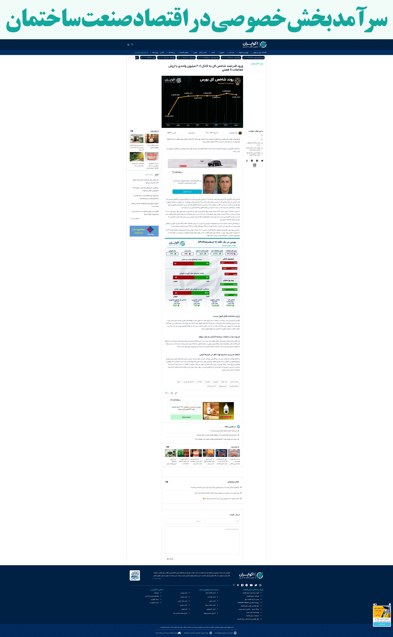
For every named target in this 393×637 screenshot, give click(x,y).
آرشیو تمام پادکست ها (180, 613)
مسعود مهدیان (234, 386)
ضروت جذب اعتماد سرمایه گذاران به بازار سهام (253, 149)
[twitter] (262, 161)
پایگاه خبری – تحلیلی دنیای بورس (248, 609)
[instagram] (260, 585)
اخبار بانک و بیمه (210, 605)
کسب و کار (203, 52)
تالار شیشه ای (211, 386)
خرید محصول (187, 192)
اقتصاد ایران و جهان (259, 52)
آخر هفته (184, 609)
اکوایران (207, 382)
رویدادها (155, 52)
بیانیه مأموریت (154, 603)
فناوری (222, 52)
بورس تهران (222, 386)
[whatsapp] (247, 161)
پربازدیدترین (149, 174)
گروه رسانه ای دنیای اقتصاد (251, 593)
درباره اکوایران (155, 599)
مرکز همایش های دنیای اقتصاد (250, 606)
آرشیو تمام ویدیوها (210, 613)
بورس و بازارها (243, 52)
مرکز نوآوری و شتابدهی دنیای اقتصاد (248, 619)
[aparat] (238, 585)
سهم (178, 382)
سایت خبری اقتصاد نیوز (252, 599)
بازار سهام (224, 382)
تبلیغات (156, 593)
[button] (129, 57)
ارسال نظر (170, 559)
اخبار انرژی (212, 601)
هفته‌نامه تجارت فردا (253, 612)
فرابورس (215, 382)
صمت (213, 52)
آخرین (157, 174)
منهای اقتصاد (184, 52)
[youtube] (251, 585)
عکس (162, 52)
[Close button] (390, 604)
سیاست (231, 52)
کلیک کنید (382, 624)
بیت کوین (160, 57)
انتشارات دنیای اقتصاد (252, 616)
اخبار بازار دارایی (182, 601)
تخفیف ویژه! (186, 417)
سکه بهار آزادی (260, 57)
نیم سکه (237, 57)
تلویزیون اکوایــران (140, 52)
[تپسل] (173, 172)
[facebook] (252, 161)
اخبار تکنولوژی (211, 609)
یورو (198, 57)
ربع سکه (217, 57)
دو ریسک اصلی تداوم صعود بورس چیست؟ (224, 431)
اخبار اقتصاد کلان (210, 593)
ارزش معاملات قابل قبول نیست (253, 144)
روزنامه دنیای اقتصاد (253, 596)
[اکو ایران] (254, 45)
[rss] (234, 585)
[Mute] (207, 418)
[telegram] (257, 161)
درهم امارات (179, 57)
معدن (195, 52)
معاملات (199, 382)
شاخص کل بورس (138, 57)
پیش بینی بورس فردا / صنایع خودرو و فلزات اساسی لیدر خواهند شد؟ (216, 439)
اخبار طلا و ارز (211, 597)
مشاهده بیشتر (135, 218)
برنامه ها (172, 52)
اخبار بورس (255, 63)
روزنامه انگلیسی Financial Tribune (248, 603)
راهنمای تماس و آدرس (152, 596)
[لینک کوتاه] (176, 393)
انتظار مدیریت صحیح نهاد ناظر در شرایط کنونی (253, 154)
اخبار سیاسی (183, 605)
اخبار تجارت (183, 597)
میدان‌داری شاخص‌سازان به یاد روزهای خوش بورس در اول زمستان (217, 435)
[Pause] (205, 418)
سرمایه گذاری (234, 382)
